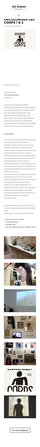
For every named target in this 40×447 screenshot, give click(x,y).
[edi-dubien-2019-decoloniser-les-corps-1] (20, 259)
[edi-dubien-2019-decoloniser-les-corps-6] (20, 392)
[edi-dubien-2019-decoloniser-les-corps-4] (20, 339)
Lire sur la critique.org (20, 430)
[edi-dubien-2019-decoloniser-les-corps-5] (20, 365)
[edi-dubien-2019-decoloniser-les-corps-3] (20, 312)
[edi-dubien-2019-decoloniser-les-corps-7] (20, 418)
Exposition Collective (16, 26)
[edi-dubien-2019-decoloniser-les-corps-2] (20, 285)
